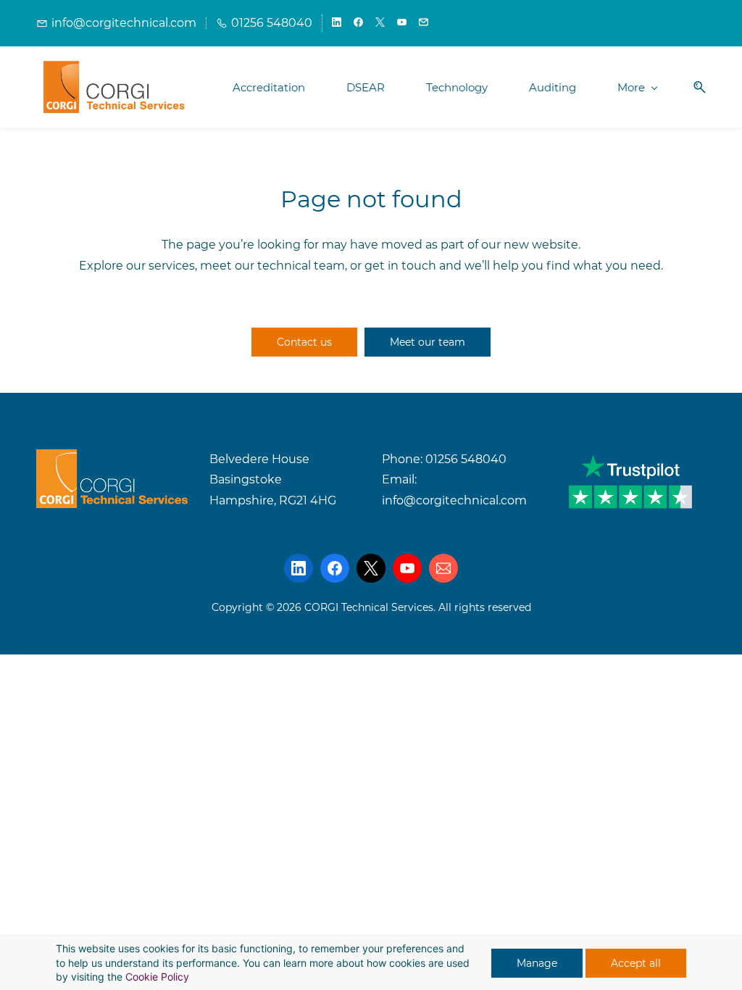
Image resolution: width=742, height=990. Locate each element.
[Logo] (114, 87)
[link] (112, 459)
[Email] (443, 568)
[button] (694, 87)
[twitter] (380, 23)
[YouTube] (407, 568)
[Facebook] (334, 568)
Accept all (636, 963)
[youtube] (402, 23)
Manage (537, 963)
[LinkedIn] (298, 568)
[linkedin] (336, 23)
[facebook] (358, 23)
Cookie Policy (157, 976)
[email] (423, 23)
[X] (371, 568)
